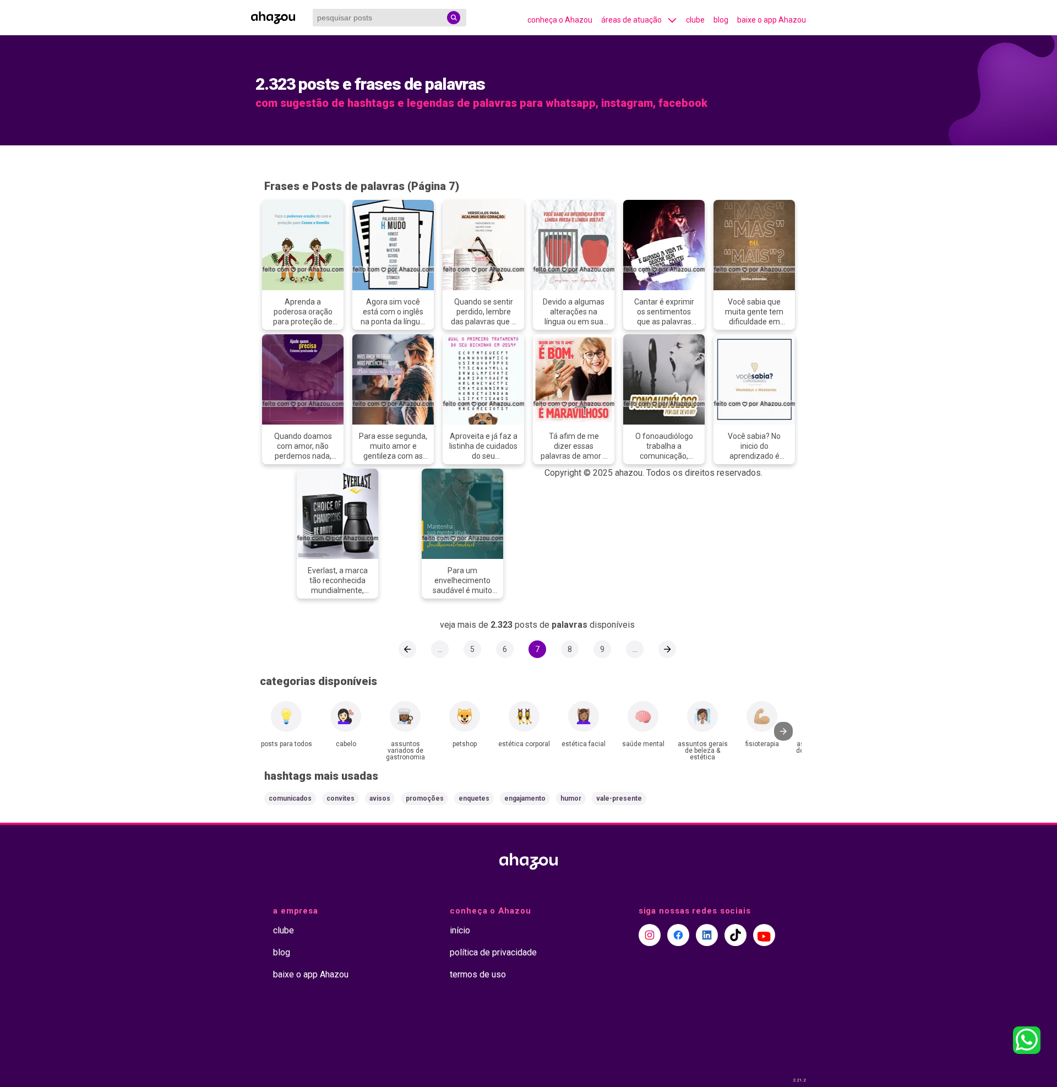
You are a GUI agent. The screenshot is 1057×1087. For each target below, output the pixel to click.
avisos (379, 798)
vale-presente (619, 798)
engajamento (525, 798)
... (440, 649)
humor (570, 798)
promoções (425, 798)
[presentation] (783, 731)
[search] (453, 17)
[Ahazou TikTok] (735, 935)
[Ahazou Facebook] (678, 935)
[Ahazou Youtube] (764, 935)
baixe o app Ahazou (771, 19)
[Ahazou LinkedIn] (707, 935)
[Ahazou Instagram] (650, 935)
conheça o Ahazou (559, 19)
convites (340, 798)
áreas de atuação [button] (631, 19)
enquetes (474, 798)
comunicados (290, 798)
